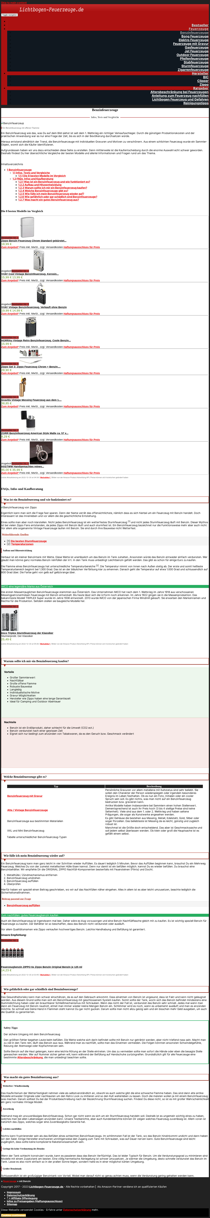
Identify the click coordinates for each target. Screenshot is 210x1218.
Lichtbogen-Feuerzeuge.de (46, 1186)
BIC (206, 77)
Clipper (203, 81)
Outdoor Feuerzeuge (193, 55)
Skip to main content (14, 2)
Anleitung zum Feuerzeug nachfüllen (180, 95)
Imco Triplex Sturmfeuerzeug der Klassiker (27, 633)
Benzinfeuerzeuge (194, 32)
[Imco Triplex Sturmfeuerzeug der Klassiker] (9, 630)
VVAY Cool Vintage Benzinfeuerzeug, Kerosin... (30, 274)
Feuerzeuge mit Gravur (191, 44)
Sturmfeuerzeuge (195, 66)
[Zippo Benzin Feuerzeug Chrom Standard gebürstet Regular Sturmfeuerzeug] (27, 237)
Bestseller (200, 25)
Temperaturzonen (22, 544)
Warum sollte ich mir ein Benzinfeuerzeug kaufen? (52, 187)
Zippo (204, 84)
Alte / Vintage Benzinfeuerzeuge (27, 810)
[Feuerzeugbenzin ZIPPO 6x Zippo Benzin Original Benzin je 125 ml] (12, 964)
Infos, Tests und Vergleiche (31, 172)
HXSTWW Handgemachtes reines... (22, 466)
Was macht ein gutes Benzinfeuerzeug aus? (48, 199)
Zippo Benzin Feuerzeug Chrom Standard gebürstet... (33, 240)
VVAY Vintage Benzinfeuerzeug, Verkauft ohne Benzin (34, 307)
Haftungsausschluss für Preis (82, 247)
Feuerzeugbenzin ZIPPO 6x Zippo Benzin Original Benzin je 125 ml (41, 967)
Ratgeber (201, 88)
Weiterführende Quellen (15, 534)
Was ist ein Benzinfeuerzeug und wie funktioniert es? (54, 181)
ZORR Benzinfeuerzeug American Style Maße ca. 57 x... (34, 433)
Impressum (14, 1192)
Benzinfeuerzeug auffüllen (23, 905)
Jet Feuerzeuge (197, 51)
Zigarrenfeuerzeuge (193, 69)
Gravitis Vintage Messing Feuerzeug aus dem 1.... (31, 400)
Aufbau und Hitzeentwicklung (39, 184)
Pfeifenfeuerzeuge (194, 58)
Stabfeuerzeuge (196, 62)
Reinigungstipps (196, 103)
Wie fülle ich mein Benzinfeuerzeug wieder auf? (51, 193)
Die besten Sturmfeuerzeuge (29, 541)
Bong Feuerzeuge (195, 36)
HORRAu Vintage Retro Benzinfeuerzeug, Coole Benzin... (36, 340)
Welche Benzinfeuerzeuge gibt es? (43, 190)
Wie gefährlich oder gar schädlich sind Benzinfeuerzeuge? (57, 196)
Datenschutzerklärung (21, 1195)
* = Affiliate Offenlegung (22, 1198)
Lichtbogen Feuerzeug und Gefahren (180, 99)
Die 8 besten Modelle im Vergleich (42, 175)
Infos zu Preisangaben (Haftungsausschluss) (35, 1201)
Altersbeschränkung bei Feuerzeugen (179, 92)
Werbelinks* (45, 477)
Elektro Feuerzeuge (194, 40)
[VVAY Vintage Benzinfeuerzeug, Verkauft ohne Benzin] (41, 304)
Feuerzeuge (199, 29)
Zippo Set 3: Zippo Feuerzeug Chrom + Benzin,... (31, 366)
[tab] (105, 534)
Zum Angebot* (10, 247)
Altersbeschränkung (30, 1057)
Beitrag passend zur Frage (16, 898)
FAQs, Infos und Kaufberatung (33, 178)
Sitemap (12, 1204)
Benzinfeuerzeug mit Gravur (24, 795)
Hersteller (200, 73)
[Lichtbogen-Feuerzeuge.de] (51, 14)
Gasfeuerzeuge (197, 47)
